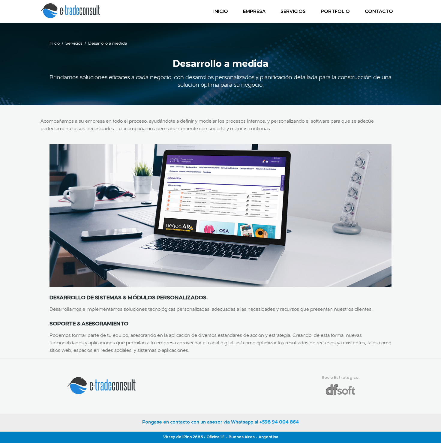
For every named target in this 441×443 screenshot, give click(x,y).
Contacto (379, 11)
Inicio (220, 11)
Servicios (293, 11)
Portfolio (335, 11)
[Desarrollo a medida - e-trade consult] (70, 17)
